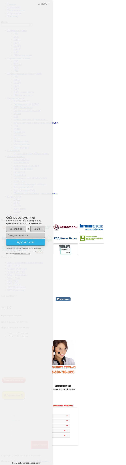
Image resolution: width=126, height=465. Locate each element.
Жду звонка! (25, 242)
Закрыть (43, 3)
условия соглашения (22, 253)
